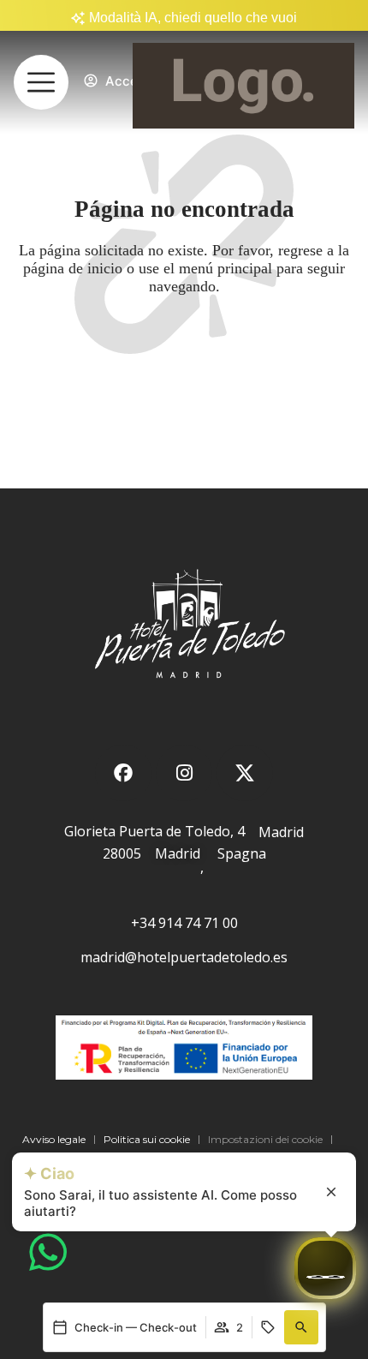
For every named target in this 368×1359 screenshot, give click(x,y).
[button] (301, 1327)
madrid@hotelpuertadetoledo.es (184, 957)
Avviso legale (54, 1139)
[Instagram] (184, 773)
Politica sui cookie (147, 1139)
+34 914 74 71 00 (184, 922)
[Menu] (41, 82)
